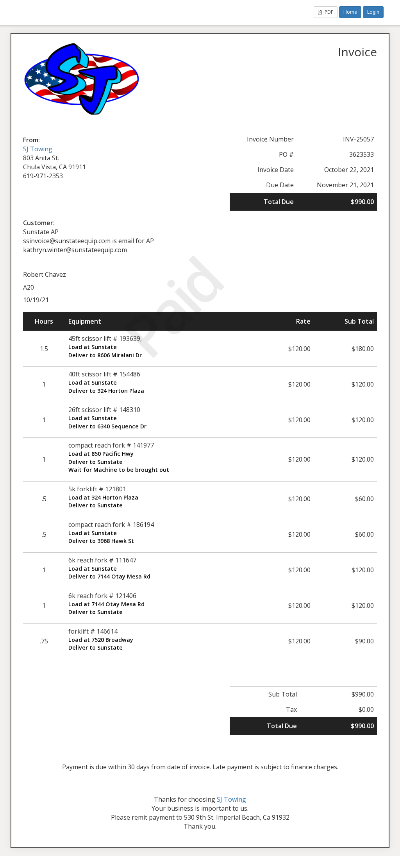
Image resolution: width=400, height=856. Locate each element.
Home (350, 12)
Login (373, 12)
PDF (328, 12)
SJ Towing (37, 149)
